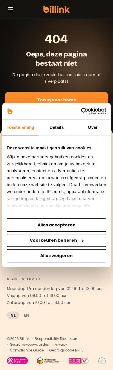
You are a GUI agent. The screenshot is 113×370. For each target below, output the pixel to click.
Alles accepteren (57, 225)
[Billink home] (56, 9)
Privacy (60, 344)
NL (13, 315)
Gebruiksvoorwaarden (29, 344)
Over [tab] (93, 127)
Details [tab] (57, 127)
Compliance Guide (27, 350)
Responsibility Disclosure (56, 338)
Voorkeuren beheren (53, 240)
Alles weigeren (56, 256)
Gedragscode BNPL (66, 350)
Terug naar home (56, 100)
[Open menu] (10, 9)
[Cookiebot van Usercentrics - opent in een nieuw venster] (81, 111)
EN (26, 315)
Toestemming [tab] (20, 127)
